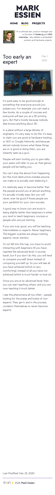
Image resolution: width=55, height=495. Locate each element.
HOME (14, 23)
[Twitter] (8, 482)
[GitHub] (4, 482)
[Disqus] (27, 358)
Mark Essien (27, 11)
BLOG (24, 23)
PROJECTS (38, 23)
